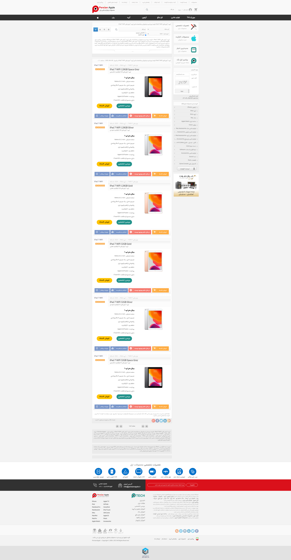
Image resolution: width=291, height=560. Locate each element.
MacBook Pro (96, 507)
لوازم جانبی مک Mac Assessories (186, 128)
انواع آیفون (170, 496)
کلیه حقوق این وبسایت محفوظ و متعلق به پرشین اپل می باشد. (111, 537)
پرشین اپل (195, 502)
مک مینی (166, 498)
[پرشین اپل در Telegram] (181, 531)
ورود (179, 10)
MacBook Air (96, 510)
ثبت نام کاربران (193, 96)
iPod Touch (106, 510)
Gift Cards (106, 513)
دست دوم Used (191, 146)
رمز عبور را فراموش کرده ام (190, 98)
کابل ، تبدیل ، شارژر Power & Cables (185, 142)
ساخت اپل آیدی (162, 514)
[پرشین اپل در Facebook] (197, 531)
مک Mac (193, 118)
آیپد (164, 496)
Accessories (107, 521)
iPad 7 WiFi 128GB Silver (122, 127)
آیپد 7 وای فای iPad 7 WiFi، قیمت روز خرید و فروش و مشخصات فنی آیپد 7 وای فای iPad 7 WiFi (145, 24)
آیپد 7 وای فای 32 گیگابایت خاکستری (120, 363)
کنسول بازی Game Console (187, 164)
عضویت (192, 485)
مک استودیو (180, 498)
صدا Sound (192, 157)
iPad (93, 504)
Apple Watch (96, 521)
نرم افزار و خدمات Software (188, 150)
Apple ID (106, 516)
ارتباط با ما (157, 539)
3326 (116, 65)
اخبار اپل (142, 500)
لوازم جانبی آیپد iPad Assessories (186, 135)
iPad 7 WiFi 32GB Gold (120, 243)
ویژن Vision (192, 125)
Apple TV (106, 501)
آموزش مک (141, 512)
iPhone (94, 501)
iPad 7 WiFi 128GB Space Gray (124, 69)
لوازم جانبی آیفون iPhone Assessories (184, 132)
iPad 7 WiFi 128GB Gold (121, 185)
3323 (116, 240)
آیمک (186, 498)
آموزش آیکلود (140, 517)
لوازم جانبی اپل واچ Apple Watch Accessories (184, 139)
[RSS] (177, 531)
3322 (116, 298)
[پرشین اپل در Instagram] (185, 531)
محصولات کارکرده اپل (181, 518)
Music (105, 518)
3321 (116, 356)
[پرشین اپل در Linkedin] (189, 531)
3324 (116, 182)
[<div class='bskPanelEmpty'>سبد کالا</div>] (195, 9)
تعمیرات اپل (182, 539)
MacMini (94, 516)
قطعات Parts (192, 160)
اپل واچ (160, 498)
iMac (93, 513)
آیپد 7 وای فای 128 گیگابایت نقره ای (120, 130)
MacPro (94, 518)
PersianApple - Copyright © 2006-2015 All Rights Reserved (110, 541)
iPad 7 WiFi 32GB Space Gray (124, 360)
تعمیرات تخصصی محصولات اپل (182, 516)
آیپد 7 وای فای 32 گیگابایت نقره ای (119, 305)
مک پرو (172, 498)
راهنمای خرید (173, 539)
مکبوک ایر (192, 498)
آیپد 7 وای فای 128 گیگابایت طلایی (119, 188)
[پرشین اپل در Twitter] (193, 531)
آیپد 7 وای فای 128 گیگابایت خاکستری (120, 72)
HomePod (106, 507)
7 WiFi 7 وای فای (133, 65)
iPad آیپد (123, 65)
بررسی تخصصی (140, 506)
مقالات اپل (141, 503)
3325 (116, 123)
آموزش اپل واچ (140, 515)
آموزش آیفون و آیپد (138, 509)
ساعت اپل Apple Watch (189, 121)
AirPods (105, 504)
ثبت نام (185, 10)
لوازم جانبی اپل (187, 500)
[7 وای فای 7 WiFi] (100, 65)
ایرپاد (155, 498)
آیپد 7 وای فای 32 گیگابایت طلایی (119, 247)
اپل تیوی (195, 500)
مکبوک (160, 496)
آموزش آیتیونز (140, 520)
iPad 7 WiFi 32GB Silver (121, 301)
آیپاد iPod (193, 114)
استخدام (164, 539)
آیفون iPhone (192, 107)
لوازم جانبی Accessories (188, 153)
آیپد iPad (193, 111)
